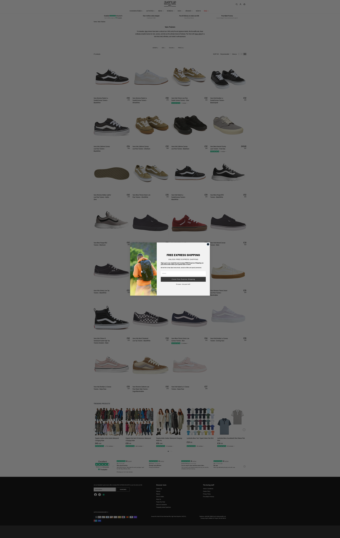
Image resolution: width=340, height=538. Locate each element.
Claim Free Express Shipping (183, 279)
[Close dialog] (208, 244)
